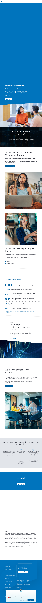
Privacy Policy (11, 596)
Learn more (8, 99)
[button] (10, 166)
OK (30, 600)
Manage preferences (23, 600)
